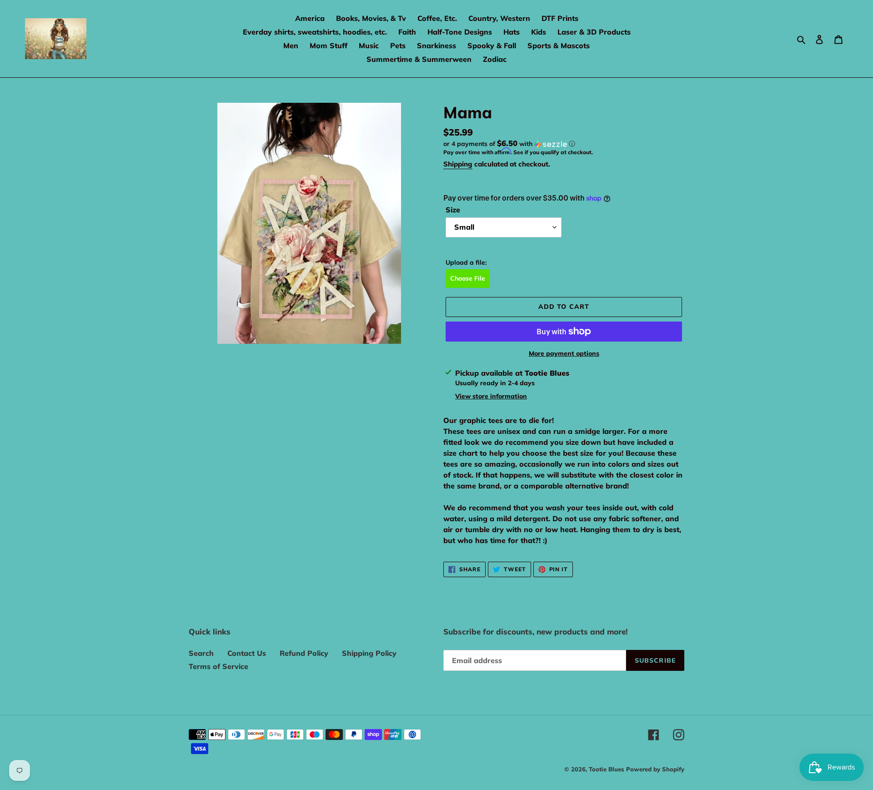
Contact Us (246, 653)
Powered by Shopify (655, 769)
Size (453, 209)
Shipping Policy (369, 653)
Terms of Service (218, 666)
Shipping (457, 164)
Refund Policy (304, 653)
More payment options (564, 353)
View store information (491, 396)
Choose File (467, 278)
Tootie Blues (607, 769)
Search (201, 653)
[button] (509, 143)
